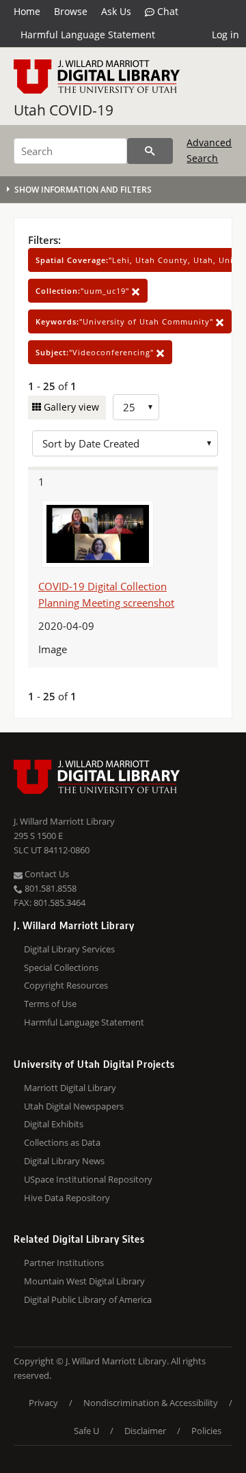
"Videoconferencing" (96, 352)
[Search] (150, 151)
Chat (166, 11)
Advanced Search (209, 150)
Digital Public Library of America (88, 1299)
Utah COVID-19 (63, 110)
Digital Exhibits (53, 1124)
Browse (70, 11)
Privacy (43, 1402)
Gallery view (70, 406)
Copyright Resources (66, 985)
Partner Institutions (64, 1262)
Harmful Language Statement (87, 34)
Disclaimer (145, 1430)
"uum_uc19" (84, 291)
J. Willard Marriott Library (64, 821)
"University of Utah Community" (126, 321)
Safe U (86, 1430)
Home (27, 11)
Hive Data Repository (67, 1198)
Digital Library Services (69, 949)
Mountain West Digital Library (84, 1281)
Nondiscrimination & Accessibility (150, 1402)
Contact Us (46, 874)
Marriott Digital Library (70, 1088)
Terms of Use (50, 1003)
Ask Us (116, 11)
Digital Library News (64, 1161)
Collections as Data (62, 1142)
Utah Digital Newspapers (74, 1106)
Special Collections (61, 967)
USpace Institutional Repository (88, 1179)
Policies (206, 1430)
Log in (225, 34)
